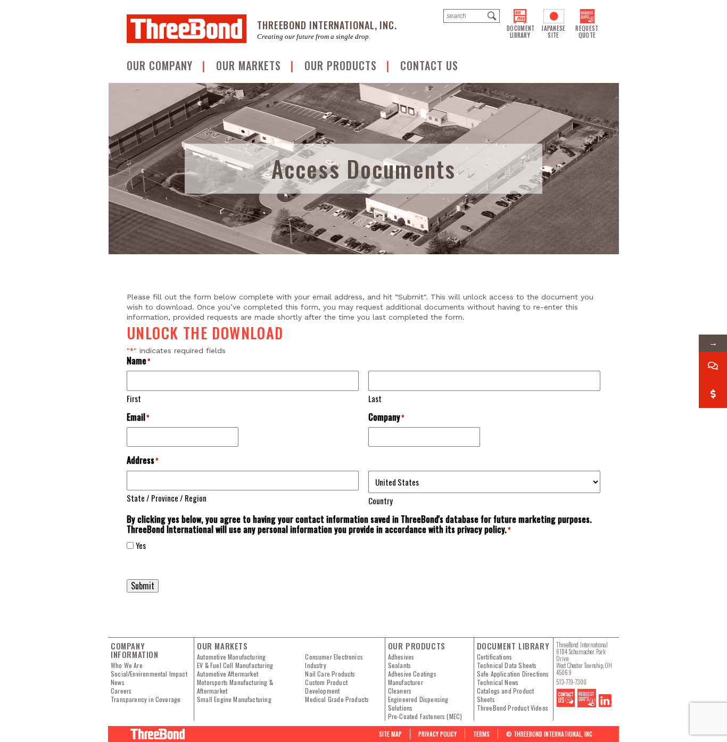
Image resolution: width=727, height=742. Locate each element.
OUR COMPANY (161, 65)
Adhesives (401, 657)
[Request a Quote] (713, 394)
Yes (141, 545)
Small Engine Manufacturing (234, 699)
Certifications (495, 657)
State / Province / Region (166, 497)
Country (380, 500)
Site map (390, 734)
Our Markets (250, 65)
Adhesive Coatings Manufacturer (412, 678)
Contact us (429, 65)
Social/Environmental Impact (149, 674)
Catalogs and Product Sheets (505, 695)
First (134, 398)
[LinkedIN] (605, 704)
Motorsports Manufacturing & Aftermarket (235, 686)
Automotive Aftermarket (227, 674)
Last (375, 398)
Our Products (342, 65)
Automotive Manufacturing (231, 657)
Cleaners (399, 691)
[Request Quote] (586, 704)
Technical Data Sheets (507, 665)
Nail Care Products (330, 674)
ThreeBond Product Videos (512, 708)
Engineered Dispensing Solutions (418, 703)
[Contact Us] (713, 366)
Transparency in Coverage (145, 699)
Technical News (498, 682)
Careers (121, 691)
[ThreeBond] (186, 28)
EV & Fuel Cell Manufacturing (235, 665)
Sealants (399, 665)
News (118, 682)
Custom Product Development (326, 686)
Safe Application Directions (513, 674)
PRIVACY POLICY (437, 734)
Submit (142, 585)
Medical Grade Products (337, 699)
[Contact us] (565, 704)
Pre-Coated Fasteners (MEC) (425, 716)
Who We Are (127, 665)
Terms (481, 734)
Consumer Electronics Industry (334, 661)
